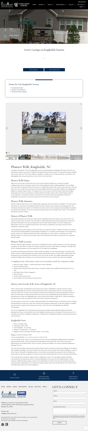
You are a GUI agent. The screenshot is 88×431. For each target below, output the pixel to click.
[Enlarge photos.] (81, 104)
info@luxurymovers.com (8, 413)
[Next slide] (81, 128)
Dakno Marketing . (22, 420)
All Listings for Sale (17, 87)
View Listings (33, 69)
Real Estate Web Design (7, 420)
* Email (55, 401)
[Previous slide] (6, 128)
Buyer (15, 386)
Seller (31, 386)
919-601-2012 (5, 411)
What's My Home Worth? (19, 91)
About (45, 386)
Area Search (23, 386)
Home (34, 4)
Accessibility (12, 418)
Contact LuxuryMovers (18, 89)
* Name (55, 390)
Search (8, 386)
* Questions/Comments (59, 406)
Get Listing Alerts (54, 69)
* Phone (55, 396)
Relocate (38, 386)
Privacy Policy (4, 418)
